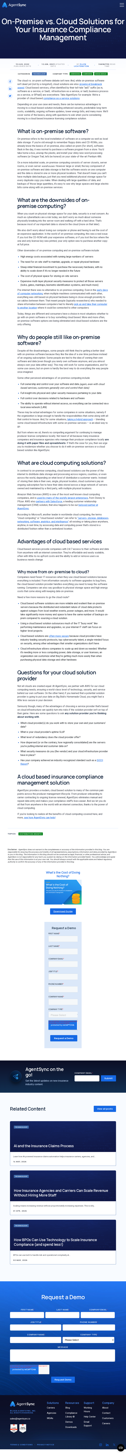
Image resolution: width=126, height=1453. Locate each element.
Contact (106, 1413)
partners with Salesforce (49, 501)
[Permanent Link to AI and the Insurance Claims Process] (63, 1136)
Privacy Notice (45, 1444)
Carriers (51, 1407)
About (105, 1407)
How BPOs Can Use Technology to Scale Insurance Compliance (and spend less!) (55, 1242)
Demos (69, 1422)
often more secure (59, 636)
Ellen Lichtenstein (81, 65)
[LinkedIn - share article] (10, 88)
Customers (108, 1418)
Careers (106, 1423)
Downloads (71, 1427)
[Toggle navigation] (122, 4)
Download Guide (63, 911)
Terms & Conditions (21, 1444)
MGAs (50, 1418)
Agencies (51, 1413)
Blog (67, 1407)
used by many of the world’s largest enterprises (62, 498)
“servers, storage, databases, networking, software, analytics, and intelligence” (63, 520)
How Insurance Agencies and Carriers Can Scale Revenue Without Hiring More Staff (61, 1192)
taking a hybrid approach (80, 419)
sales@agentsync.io (20, 1418)
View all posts (105, 1108)
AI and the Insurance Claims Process (44, 1145)
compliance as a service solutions (61, 98)
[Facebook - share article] (10, 81)
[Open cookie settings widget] (120, 1447)
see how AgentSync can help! (40, 818)
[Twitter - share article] (10, 95)
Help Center (90, 1416)
